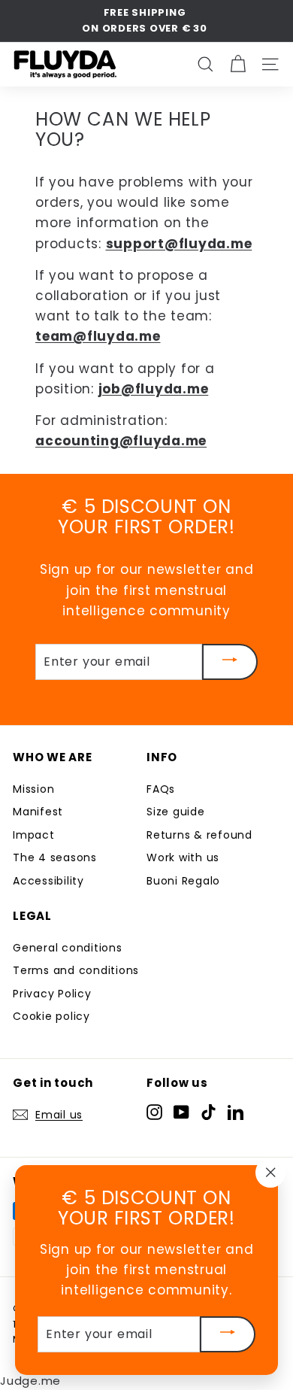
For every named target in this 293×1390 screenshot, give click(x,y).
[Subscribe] (230, 662)
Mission (33, 789)
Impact (34, 834)
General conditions (67, 947)
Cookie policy (51, 1016)
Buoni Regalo (183, 880)
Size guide (175, 811)
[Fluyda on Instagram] (154, 1112)
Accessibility (48, 880)
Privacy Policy (52, 993)
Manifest (38, 811)
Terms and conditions (76, 970)
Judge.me (30, 1380)
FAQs (160, 789)
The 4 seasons (55, 857)
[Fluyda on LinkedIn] (235, 1112)
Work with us (182, 857)
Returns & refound (199, 834)
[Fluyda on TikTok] (208, 1112)
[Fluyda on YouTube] (181, 1112)
